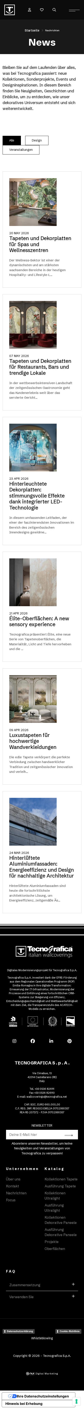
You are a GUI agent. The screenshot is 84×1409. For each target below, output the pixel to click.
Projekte (52, 1242)
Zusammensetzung (24, 1285)
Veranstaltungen (21, 150)
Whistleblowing (42, 1338)
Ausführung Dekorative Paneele (61, 1232)
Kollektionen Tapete (61, 1179)
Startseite (32, 30)
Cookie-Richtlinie (70, 1331)
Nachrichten (16, 1193)
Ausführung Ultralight (54, 1208)
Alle (11, 140)
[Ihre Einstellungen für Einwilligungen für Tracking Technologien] (76, 1401)
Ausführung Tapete (60, 1186)
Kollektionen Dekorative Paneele (61, 1220)
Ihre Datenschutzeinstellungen (43, 1396)
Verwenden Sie (21, 1297)
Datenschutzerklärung (20, 1331)
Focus (11, 1200)
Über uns (13, 1179)
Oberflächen (55, 1248)
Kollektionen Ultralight (55, 1195)
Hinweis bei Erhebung (23, 1403)
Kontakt (12, 1186)
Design (37, 140)
